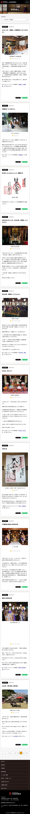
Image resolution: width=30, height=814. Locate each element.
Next (26, 45)
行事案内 (3, 768)
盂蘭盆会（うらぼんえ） (9, 109)
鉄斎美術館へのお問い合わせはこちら (8, 802)
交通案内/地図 (4, 785)
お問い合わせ (4, 788)
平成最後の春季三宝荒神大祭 (10, 524)
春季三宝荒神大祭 (7, 598)
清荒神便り (5, 26)
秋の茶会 (15, 736)
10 (9, 753)
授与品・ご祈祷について (6, 778)
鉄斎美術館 (3, 771)
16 (18, 753)
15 (15, 753)
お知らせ (3, 761)
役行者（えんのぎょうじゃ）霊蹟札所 (12, 173)
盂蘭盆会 (21, 154)
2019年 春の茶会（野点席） (10, 686)
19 (26, 753)
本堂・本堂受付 (22, 506)
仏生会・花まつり (7, 371)
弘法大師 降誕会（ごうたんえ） (11, 294)
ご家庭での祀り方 (5, 781)
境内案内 (3, 765)
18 (23, 753)
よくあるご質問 (4, 775)
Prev (2, 45)
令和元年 (4, 449)
